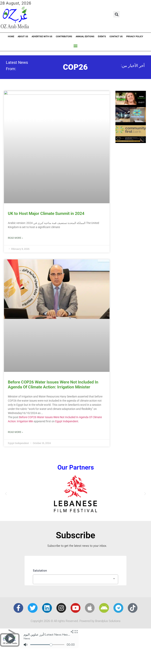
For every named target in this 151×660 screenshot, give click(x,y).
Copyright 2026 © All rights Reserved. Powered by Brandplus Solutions (76, 621)
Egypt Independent (66, 421)
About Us (23, 36)
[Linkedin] (47, 608)
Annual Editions (85, 36)
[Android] (104, 608)
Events (102, 36)
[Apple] (90, 608)
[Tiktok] (133, 608)
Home (11, 36)
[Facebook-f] (18, 608)
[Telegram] (118, 608)
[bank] (130, 141)
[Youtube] (75, 608)
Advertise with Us (42, 36)
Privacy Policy (134, 36)
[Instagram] (61, 608)
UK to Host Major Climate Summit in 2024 (46, 213)
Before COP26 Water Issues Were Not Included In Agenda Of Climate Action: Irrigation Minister (53, 384)
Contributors (64, 36)
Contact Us (116, 36)
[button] (116, 14)
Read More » (15, 238)
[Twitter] (33, 608)
